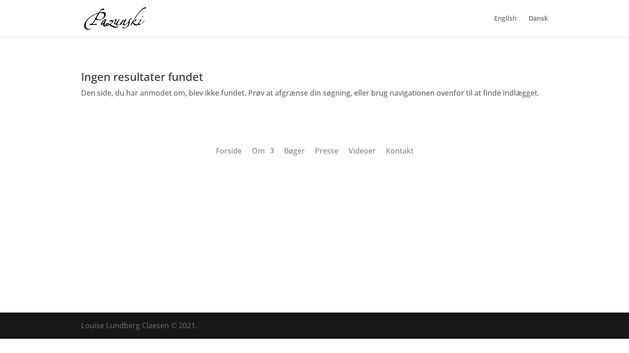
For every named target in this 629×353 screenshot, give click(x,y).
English (505, 19)
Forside (229, 150)
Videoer (362, 150)
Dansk (538, 19)
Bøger (294, 150)
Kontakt (400, 150)
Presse (326, 150)
